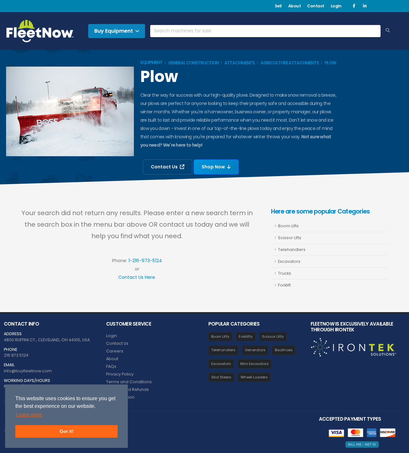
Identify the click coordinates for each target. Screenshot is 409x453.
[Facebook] (354, 6)
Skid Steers (221, 377)
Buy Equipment (113, 31)
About (294, 6)
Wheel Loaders (254, 377)
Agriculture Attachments (289, 63)
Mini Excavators (254, 363)
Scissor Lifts (289, 237)
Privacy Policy (120, 374)
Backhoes (284, 349)
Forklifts (246, 336)
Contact (315, 6)
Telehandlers (291, 249)
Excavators (289, 261)
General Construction (193, 63)
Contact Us (165, 167)
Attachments (239, 63)
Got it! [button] (66, 431)
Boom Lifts (288, 226)
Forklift (284, 285)
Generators (255, 349)
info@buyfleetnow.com (28, 371)
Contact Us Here (136, 277)
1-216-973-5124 (145, 260)
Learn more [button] (29, 414)
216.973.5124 (16, 355)
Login (336, 6)
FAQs (111, 366)
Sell (278, 6)
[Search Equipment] (388, 31)
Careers (114, 351)
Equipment (151, 63)
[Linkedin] (364, 6)
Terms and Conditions (129, 381)
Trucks (284, 273)
